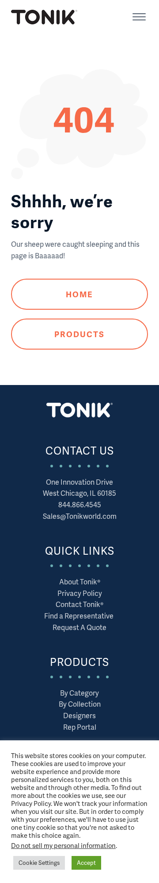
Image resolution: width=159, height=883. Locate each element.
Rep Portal (79, 727)
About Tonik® (79, 581)
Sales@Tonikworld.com (80, 516)
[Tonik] (44, 17)
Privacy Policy (79, 593)
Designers (79, 715)
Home (79, 294)
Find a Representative (79, 616)
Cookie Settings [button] (39, 863)
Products (79, 333)
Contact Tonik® (79, 604)
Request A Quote (79, 627)
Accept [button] (86, 863)
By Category (79, 693)
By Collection (80, 704)
